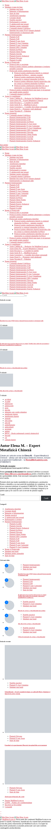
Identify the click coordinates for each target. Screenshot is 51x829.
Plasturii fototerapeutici (13, 35)
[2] (9, 587)
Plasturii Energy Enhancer (19, 56)
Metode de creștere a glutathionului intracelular (13, 368)
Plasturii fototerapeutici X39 (19, 117)
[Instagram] (0, 813)
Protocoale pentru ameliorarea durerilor (24, 71)
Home (7, 5)
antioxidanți (9, 427)
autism (7, 431)
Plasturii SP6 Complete (18, 47)
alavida (7, 410)
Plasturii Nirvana (15, 58)
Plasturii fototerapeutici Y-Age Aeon (23, 124)
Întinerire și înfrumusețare (19, 11)
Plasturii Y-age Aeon (17, 41)
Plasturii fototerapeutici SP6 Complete (23, 130)
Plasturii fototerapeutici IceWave (21, 122)
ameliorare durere (11, 414)
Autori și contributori (12, 96)
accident (8, 399)
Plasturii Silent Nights (17, 52)
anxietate (8, 429)
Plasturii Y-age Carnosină (18, 45)
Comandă (8, 807)
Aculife (7, 402)
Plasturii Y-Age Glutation (18, 43)
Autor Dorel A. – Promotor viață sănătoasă (25, 109)
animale (8, 419)
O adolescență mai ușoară (19, 24)
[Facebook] (0, 811)
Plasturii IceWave (16, 50)
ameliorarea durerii (12, 416)
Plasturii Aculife (15, 60)
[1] (9, 573)
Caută (2, 495)
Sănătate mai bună (16, 9)
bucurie (7, 435)
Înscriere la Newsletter (13, 805)
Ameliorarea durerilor (17, 16)
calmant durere (10, 440)
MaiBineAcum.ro (8, 819)
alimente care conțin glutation (16, 412)
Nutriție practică (15, 20)
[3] (9, 609)
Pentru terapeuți (10, 113)
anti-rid (7, 423)
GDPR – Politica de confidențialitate (18, 803)
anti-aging (8, 421)
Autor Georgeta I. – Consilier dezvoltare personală (28, 107)
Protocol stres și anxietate (18, 64)
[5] (9, 636)
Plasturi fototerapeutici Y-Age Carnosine (24, 126)
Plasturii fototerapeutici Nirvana (21, 132)
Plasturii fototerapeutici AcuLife (21, 137)
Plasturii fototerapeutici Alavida (21, 139)
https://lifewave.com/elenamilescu (18, 474)
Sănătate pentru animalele (19, 26)
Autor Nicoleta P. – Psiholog (20, 111)
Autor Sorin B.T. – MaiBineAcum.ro (23, 105)
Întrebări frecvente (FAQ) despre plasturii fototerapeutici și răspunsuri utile (24, 31)
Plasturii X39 (14, 37)
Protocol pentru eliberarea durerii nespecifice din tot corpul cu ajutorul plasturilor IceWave (32, 82)
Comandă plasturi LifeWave (19, 28)
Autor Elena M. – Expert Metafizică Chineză (26, 101)
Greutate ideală (15, 18)
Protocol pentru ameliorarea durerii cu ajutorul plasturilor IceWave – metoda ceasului (31, 74)
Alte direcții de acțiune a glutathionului (11, 390)
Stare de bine (14, 13)
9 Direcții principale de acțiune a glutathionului (31, 637)
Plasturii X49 (14, 39)
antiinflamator (10, 425)
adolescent (9, 404)
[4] (9, 622)
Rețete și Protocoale (12, 62)
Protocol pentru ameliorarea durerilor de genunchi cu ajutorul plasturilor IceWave (29, 78)
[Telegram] (0, 815)
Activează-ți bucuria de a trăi (14, 797)
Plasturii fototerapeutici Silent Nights (23, 134)
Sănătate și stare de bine (14, 7)
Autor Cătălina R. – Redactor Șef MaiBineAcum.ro (28, 98)
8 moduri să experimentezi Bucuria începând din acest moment (26, 745)
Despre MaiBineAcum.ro (14, 801)
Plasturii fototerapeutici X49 (19, 120)
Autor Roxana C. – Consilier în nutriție (24, 103)
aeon (6, 408)
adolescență (9, 406)
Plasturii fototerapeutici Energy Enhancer (24, 141)
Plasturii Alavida (15, 54)
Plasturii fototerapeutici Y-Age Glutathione (25, 128)
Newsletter (4, 145)
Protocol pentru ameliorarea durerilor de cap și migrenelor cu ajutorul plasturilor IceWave (31, 87)
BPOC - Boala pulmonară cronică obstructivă (22, 433)
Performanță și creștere (17, 22)
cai (6, 438)
